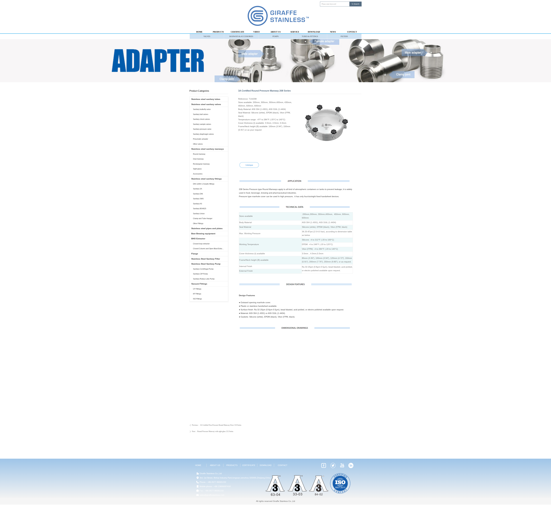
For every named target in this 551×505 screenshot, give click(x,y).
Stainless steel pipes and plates (207, 228)
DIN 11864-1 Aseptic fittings (203, 184)
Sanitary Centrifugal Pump (203, 269)
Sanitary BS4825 (199, 209)
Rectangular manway (201, 164)
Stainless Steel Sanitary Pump (206, 264)
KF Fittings (197, 294)
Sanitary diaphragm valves (203, 134)
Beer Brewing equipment (203, 233)
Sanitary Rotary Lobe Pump (204, 279)
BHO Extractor (198, 238)
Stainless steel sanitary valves (206, 104)
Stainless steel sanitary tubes (205, 99)
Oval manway (198, 159)
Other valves (198, 144)
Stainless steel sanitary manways (207, 149)
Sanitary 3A (197, 189)
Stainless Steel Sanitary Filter (205, 259)
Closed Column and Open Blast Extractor (209, 249)
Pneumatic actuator (200, 139)
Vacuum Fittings (199, 284)
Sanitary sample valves (202, 124)
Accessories (197, 174)
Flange (194, 253)
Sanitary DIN (198, 194)
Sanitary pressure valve (202, 129)
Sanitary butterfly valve (202, 109)
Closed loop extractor (201, 244)
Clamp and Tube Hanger (202, 218)
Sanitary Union (199, 214)
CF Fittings (197, 289)
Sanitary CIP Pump (200, 274)
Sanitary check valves (201, 119)
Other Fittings (198, 224)
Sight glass (197, 169)
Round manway (199, 154)
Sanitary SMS (198, 199)
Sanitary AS (197, 204)
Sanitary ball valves (200, 114)
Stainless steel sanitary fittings (206, 179)
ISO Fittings (197, 299)
